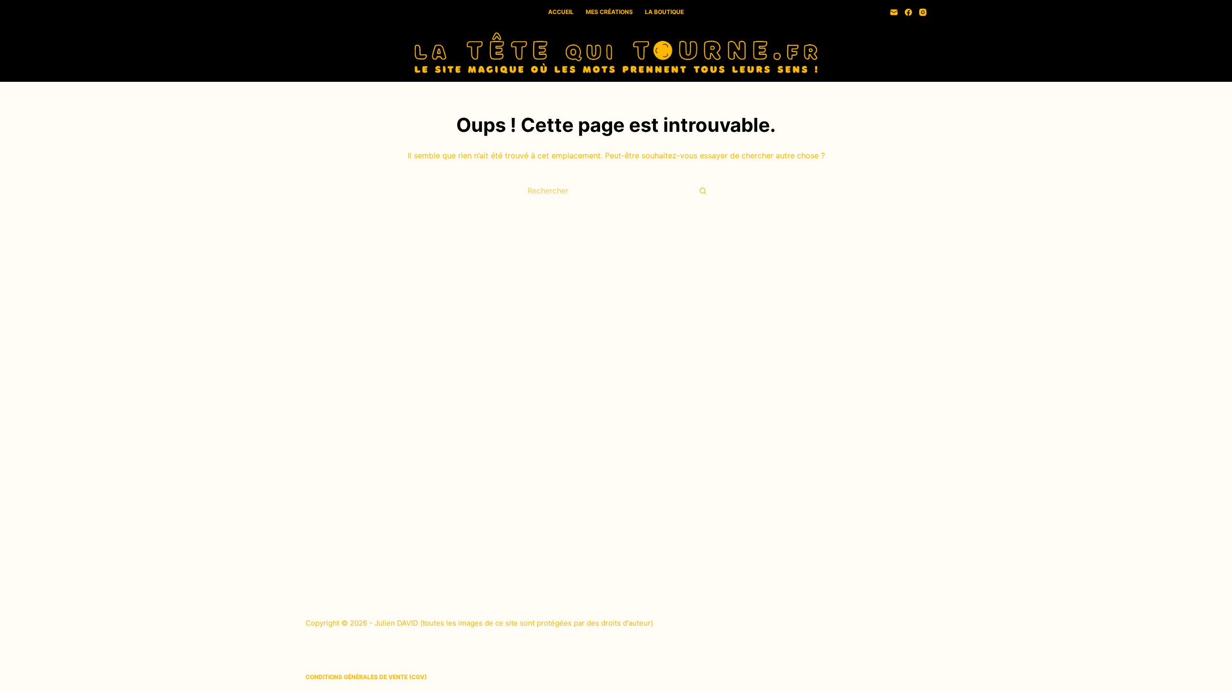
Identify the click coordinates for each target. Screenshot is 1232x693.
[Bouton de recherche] (702, 190)
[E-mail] (894, 12)
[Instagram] (922, 12)
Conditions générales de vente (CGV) (366, 676)
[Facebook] (908, 12)
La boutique (664, 11)
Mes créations (609, 11)
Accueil (561, 11)
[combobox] (606, 190)
